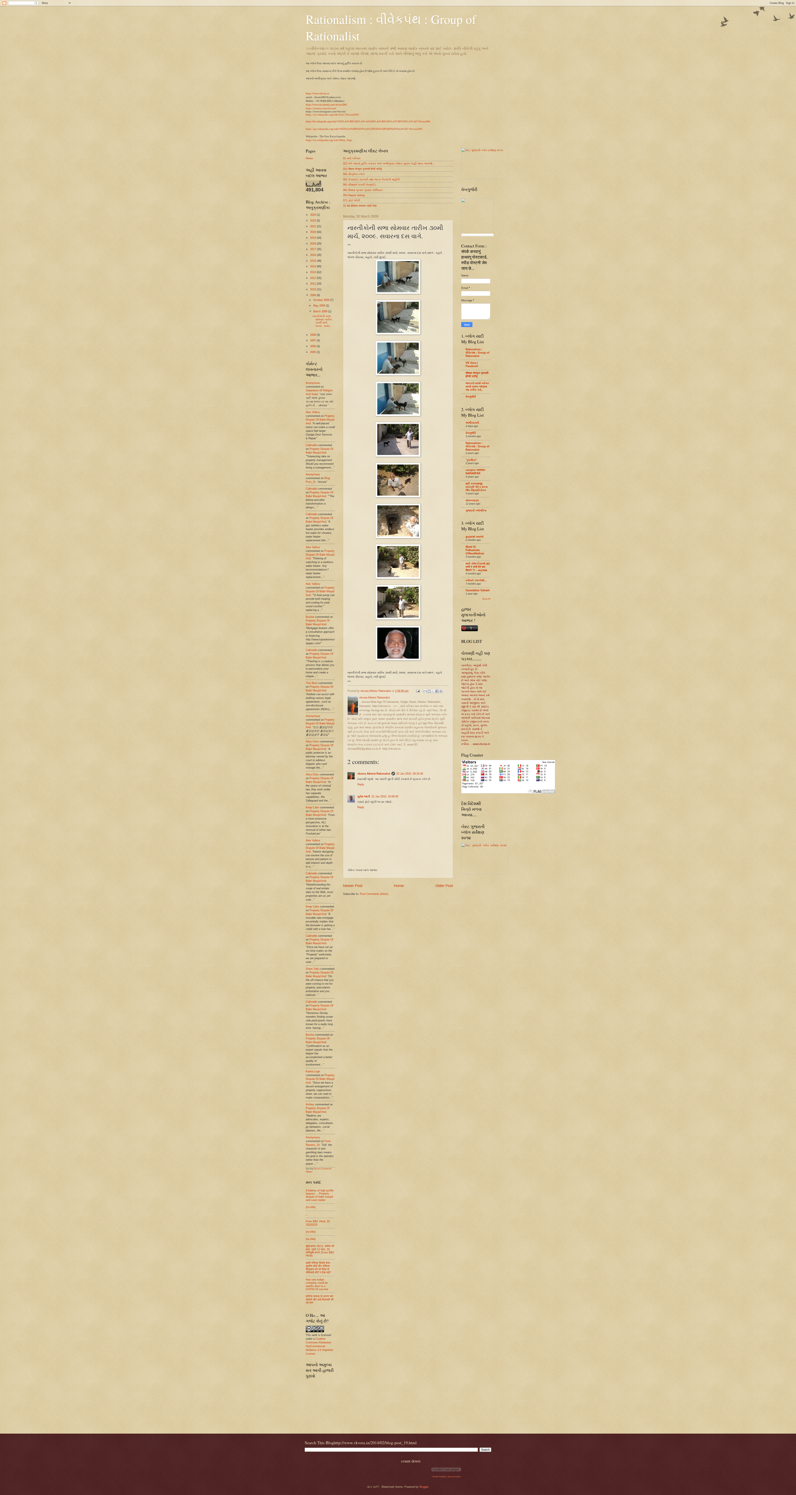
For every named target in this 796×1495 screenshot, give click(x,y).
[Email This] (425, 691)
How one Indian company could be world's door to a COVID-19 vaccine (317, 1284)
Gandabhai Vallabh (478, 590)
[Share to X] (433, 691)
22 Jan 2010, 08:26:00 (409, 773)
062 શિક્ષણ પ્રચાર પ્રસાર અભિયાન (363, 190)
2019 (313, 237)
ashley (310, 1104)
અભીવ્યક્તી (472, 422)
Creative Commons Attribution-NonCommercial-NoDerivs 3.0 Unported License (319, 1346)
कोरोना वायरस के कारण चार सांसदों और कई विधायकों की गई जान (320, 1299)
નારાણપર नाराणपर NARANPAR (475, 471)
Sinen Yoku (312, 968)
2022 (313, 220)
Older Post (444, 886)
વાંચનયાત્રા (472, 500)
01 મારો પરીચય (351, 158)
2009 (313, 295)
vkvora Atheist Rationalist (373, 773)
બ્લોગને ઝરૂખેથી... (476, 580)
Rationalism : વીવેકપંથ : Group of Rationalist (477, 353)
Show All (486, 599)
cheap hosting (439, 1476)
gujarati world (474, 536)
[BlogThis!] (429, 691)
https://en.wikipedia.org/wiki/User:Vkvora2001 (332, 114)
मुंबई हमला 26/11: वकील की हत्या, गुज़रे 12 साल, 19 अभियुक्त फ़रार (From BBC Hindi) (320, 1250)
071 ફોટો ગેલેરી (351, 200)
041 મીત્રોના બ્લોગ (353, 174)
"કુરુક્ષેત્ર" (471, 459)
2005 (313, 352)
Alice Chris (312, 741)
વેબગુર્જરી (471, 396)
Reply (360, 784)
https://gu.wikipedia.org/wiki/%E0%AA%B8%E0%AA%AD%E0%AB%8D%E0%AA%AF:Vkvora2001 (364, 129)
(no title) (310, 1207)
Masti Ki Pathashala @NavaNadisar (475, 550)
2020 (313, 232)
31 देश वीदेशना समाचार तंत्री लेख (359, 205)
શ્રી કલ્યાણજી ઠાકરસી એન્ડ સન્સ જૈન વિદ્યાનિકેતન (477, 487)
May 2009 (319, 305)
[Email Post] (418, 690)
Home (399, 886)
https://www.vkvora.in (317, 93)
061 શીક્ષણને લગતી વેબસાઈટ (359, 184)
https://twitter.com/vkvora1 (321, 108)
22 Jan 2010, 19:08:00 (384, 796)
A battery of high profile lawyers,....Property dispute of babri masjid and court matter (320, 1195)
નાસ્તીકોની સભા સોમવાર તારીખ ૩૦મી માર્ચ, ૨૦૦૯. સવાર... (322, 321)
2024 (313, 214)
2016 (313, 255)
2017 (313, 249)
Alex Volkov (313, 412)
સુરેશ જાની (363, 796)
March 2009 (320, 311)
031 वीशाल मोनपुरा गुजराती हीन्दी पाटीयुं (362, 168)
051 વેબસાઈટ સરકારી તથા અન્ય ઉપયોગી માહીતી (371, 179)
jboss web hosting (454, 1477)
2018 (313, 243)
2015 (313, 260)
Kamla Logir (313, 1071)
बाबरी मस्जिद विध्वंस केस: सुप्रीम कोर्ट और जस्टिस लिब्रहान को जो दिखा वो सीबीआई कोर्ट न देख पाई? (318, 1267)
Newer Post (352, 886)
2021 (313, 226)
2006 (313, 346)
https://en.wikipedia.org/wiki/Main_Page (329, 140)
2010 (313, 289)
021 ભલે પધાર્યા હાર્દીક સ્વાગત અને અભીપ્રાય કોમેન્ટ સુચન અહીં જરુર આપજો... (389, 163)
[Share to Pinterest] (441, 691)
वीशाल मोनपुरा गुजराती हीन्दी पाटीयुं (477, 374)
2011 (313, 283)
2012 (313, 278)
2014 (313, 266)
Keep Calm (312, 807)
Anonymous (313, 382)
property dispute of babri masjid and (320, 419)
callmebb (311, 445)
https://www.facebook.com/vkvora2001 (326, 104)
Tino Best (312, 683)
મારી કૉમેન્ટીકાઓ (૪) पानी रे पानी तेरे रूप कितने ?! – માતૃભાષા (478, 567)
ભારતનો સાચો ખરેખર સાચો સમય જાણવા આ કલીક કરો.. (477, 386)
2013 (313, 272)
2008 (313, 334)
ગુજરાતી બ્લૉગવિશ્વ (476, 510)
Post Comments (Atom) (374, 893)
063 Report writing (354, 195)
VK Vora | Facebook (472, 364)
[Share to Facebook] (437, 691)
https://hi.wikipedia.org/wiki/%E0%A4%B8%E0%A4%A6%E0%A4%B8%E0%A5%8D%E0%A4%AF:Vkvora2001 (368, 121)
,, (306, 1214)
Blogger (423, 1486)
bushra (310, 616)
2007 (313, 340)
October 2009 (321, 300)
